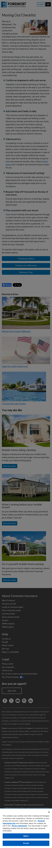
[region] (26, 828)
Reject (26, 836)
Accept (26, 843)
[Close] (49, 812)
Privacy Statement (19, 826)
